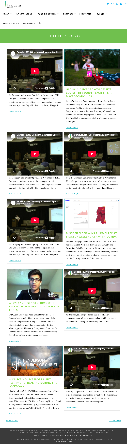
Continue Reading (15, 111)
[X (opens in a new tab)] (106, 4)
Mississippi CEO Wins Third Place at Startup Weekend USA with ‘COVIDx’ (91, 234)
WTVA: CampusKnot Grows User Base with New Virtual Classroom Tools (34, 306)
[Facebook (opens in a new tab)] (111, 4)
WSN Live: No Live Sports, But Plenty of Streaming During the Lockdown (33, 383)
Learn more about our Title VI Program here (86, 432)
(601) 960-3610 (86, 435)
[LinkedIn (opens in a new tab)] (120, 4)
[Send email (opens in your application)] (124, 3)
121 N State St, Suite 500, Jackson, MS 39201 (56, 435)
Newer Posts (12, 420)
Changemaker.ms (63, 441)
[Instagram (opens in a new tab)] (115, 4)
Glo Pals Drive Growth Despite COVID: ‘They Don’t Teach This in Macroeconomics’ (89, 93)
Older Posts (115, 420)
